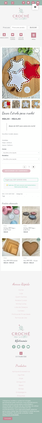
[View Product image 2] (16, 104)
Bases (24, 194)
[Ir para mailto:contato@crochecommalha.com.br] (5, 2)
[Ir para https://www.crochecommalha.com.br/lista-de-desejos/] (21, 36)
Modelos (5, 155)
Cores (4, 149)
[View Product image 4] (36, 104)
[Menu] (33, 35)
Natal (28, 194)
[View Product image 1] (6, 104)
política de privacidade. (10, 415)
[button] (33, 27)
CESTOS (35, 196)
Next (39, 104)
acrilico (7, 196)
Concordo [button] (7, 418)
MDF (3, 198)
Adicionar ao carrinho (16, 171)
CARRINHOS (28, 196)
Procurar (6, 27)
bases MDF (21, 196)
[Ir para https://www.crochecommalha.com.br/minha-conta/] (4, 36)
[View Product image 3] (26, 104)
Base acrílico (13, 196)
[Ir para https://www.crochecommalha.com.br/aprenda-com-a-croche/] (12, 36)
